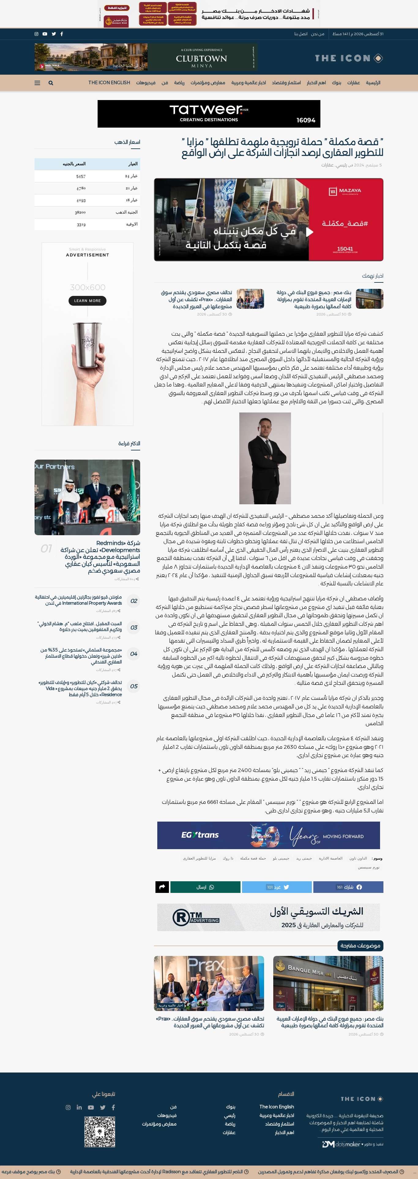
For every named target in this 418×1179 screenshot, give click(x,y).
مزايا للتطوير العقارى (199, 858)
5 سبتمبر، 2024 (368, 164)
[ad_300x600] (87, 334)
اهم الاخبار (316, 82)
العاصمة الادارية (330, 858)
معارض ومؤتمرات (208, 82)
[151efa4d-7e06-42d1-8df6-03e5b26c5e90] (209, 113)
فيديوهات (145, 82)
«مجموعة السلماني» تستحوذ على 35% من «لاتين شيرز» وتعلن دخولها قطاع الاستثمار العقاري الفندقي (81, 656)
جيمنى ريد (304, 858)
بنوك (336, 82)
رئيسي (341, 164)
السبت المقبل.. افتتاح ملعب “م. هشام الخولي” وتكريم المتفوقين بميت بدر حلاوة (79, 626)
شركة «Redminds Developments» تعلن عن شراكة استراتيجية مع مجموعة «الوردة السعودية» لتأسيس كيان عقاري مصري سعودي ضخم (100, 557)
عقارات (353, 82)
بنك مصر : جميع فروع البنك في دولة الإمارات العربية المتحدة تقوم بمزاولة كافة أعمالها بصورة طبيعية (314, 299)
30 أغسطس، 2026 (332, 314)
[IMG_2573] (209, 13)
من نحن (317, 34)
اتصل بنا (301, 34)
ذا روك (228, 858)
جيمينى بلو (281, 858)
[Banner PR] (268, 917)
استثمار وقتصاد (286, 82)
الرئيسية (373, 82)
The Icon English (109, 82)
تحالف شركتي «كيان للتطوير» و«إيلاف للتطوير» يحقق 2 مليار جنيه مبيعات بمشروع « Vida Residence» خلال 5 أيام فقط (80, 688)
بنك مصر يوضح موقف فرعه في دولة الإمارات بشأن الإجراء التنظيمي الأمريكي (125, 1171)
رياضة (179, 82)
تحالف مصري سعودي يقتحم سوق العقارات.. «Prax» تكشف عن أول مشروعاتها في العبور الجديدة (196, 299)
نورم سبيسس (368, 867)
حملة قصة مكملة (253, 858)
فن (165, 82)
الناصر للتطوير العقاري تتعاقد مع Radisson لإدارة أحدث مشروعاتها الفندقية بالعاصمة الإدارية (298, 1171)
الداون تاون (358, 858)
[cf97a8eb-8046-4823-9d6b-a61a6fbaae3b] (146, 57)
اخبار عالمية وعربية (248, 82)
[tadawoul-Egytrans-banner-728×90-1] (268, 835)
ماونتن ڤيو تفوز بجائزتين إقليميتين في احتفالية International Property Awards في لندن (78, 600)
